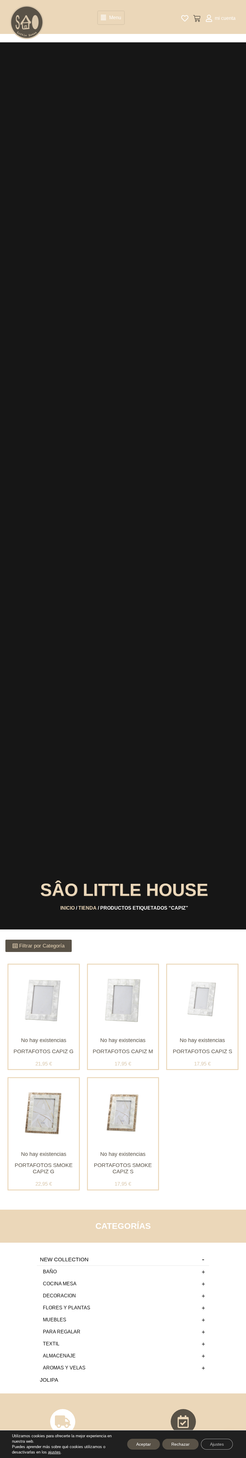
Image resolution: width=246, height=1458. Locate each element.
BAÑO (50, 1271)
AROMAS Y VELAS (64, 1367)
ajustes (54, 1452)
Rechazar (180, 1444)
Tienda (87, 908)
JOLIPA (49, 1380)
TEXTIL (51, 1343)
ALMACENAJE (59, 1355)
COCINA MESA (59, 1283)
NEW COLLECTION (64, 1259)
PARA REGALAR (61, 1331)
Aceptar (143, 1444)
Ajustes (217, 1444)
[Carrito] (196, 18)
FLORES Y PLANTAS (66, 1307)
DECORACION (59, 1295)
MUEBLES (54, 1319)
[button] (111, 17)
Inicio (67, 908)
